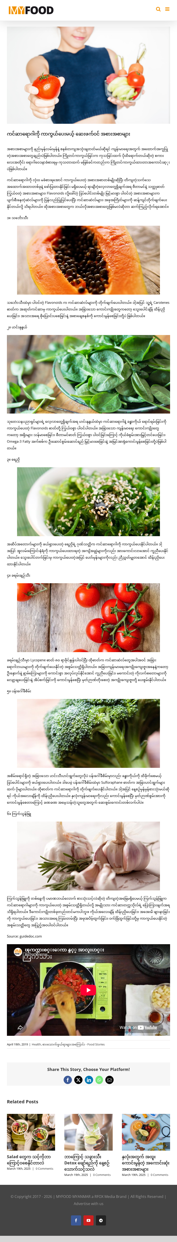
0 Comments (44, 1181)
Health (36, 1044)
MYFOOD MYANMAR (73, 1202)
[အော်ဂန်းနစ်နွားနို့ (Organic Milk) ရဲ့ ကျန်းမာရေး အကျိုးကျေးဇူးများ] (146, 1116)
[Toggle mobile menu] (167, 9)
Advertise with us (88, 1209)
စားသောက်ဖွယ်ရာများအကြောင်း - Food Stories (73, 1044)
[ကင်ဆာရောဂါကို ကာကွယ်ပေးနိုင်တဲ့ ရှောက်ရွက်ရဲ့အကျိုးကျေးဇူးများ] (88, 1116)
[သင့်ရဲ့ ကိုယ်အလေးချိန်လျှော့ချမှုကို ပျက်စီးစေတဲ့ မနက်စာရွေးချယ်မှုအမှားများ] (31, 1116)
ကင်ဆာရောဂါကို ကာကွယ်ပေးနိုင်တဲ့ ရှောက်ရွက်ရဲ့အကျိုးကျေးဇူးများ (87, 1163)
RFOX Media (104, 1202)
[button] (10, 1148)
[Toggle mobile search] (158, 9)
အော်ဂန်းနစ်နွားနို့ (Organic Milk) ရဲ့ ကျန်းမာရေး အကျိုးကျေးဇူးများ (145, 1163)
